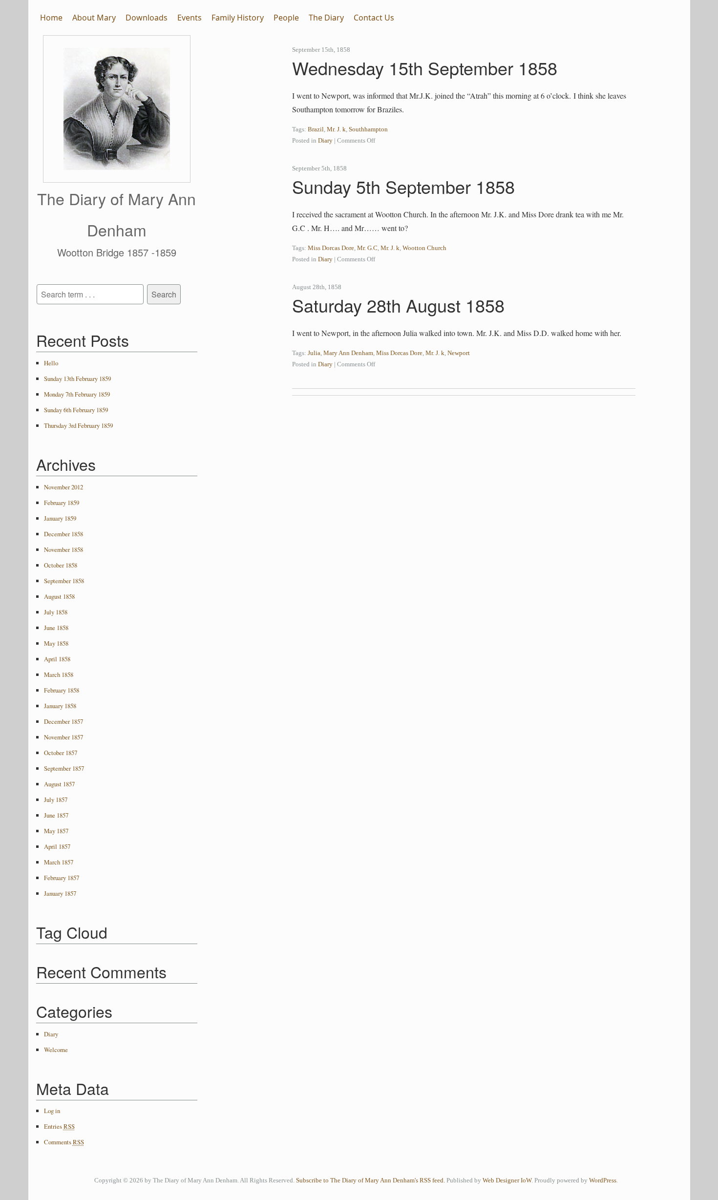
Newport (458, 353)
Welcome (56, 1049)
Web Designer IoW (507, 1180)
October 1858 (60, 565)
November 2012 (63, 487)
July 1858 (55, 612)
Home (51, 17)
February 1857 (61, 877)
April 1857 (57, 846)
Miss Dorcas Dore (331, 248)
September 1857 (64, 768)
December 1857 (63, 721)
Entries (59, 1126)
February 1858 (61, 690)
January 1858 (60, 705)
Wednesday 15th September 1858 (424, 67)
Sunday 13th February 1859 (77, 378)
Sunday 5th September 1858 (403, 186)
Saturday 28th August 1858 (398, 305)
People (286, 17)
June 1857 (56, 815)
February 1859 (61, 502)
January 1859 (60, 518)
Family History (237, 17)
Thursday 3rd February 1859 (78, 425)
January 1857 (60, 893)
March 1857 (58, 862)
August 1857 (59, 783)
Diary (325, 140)
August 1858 (59, 596)
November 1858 (63, 549)
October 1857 (60, 752)
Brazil (316, 129)
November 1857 (63, 737)
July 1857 (55, 799)
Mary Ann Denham (348, 353)
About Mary (94, 17)
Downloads (147, 17)
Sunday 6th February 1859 (76, 409)
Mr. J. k (336, 129)
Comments (64, 1141)
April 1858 (57, 658)
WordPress (602, 1180)
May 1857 (56, 830)
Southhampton (368, 129)
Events (189, 17)
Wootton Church (424, 248)
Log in (52, 1110)
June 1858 (56, 627)
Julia (314, 353)
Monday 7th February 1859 (77, 394)
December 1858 (63, 533)
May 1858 (56, 643)
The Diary (326, 17)
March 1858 (58, 674)
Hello (51, 362)
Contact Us (374, 17)
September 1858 (64, 580)
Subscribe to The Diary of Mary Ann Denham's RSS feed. (370, 1180)
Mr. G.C (367, 248)
